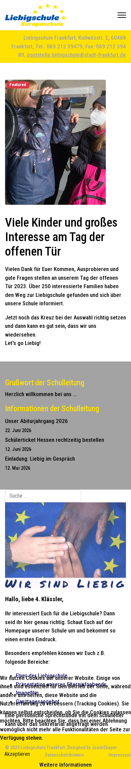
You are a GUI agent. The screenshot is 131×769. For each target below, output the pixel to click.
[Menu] (122, 15)
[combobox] (43, 496)
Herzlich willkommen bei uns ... (41, 394)
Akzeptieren (17, 754)
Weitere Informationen (65, 764)
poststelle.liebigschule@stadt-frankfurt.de (76, 54)
